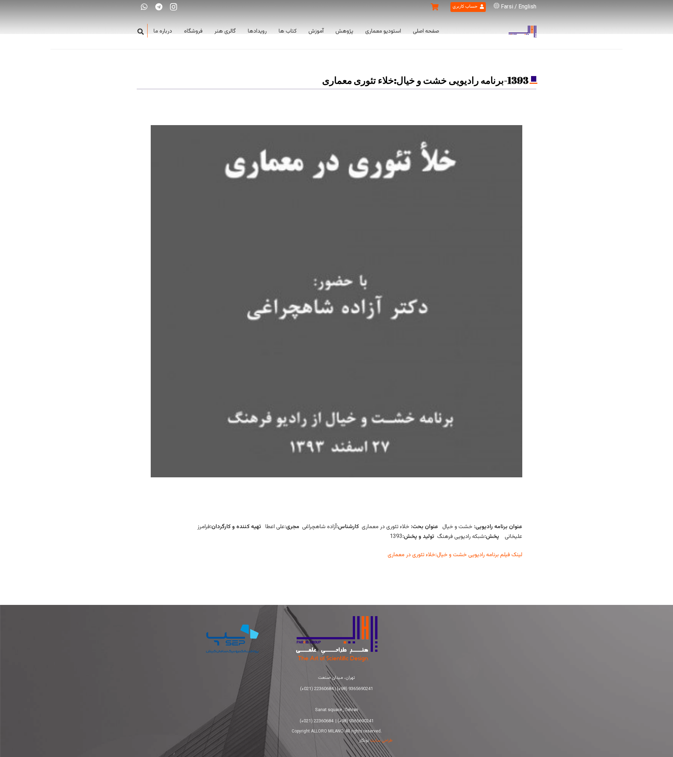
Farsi (507, 7)
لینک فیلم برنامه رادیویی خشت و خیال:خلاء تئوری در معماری (455, 555)
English (527, 7)
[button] (141, 32)
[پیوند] (522, 32)
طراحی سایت (381, 740)
